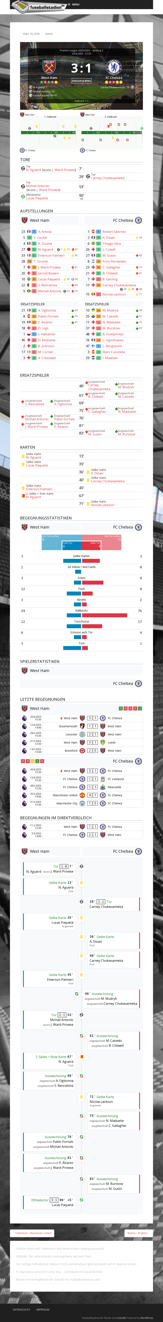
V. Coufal (40, 237)
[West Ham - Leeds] (81, 743)
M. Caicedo (110, 316)
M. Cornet (45, 352)
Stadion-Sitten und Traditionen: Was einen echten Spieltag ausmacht (60, 1248)
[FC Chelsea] (114, 71)
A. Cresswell (47, 358)
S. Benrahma (47, 285)
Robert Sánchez (114, 231)
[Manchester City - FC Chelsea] (81, 803)
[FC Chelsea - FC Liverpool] (81, 779)
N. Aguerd (34, 170)
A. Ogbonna (47, 310)
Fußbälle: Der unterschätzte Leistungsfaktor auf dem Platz (53, 1256)
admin (49, 33)
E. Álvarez (45, 322)
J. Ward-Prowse (63, 170)
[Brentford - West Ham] (81, 751)
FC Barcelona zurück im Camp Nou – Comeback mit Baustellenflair (59, 1272)
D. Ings (43, 328)
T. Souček (41, 261)
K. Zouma (45, 243)
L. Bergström (112, 346)
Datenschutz (21, 1309)
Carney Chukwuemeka (107, 178)
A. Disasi (109, 237)
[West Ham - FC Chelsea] (81, 718)
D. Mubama (46, 340)
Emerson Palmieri (51, 255)
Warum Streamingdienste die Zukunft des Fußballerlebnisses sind (58, 1279)
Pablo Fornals (48, 316)
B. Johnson (46, 346)
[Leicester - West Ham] (81, 734)
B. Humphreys (113, 334)
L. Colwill (109, 249)
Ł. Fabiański (46, 334)
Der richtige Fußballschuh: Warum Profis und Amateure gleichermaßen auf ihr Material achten (76, 1264)
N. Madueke (111, 322)
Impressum (43, 1309)
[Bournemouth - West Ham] (81, 726)
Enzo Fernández (114, 261)
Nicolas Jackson (114, 294)
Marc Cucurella (114, 352)
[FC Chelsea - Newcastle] (81, 787)
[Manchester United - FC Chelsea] (81, 795)
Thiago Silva (112, 243)
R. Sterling (110, 279)
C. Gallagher (111, 267)
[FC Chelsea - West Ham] (81, 835)
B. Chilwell (110, 273)
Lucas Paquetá (37, 198)
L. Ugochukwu (113, 340)
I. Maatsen (110, 358)
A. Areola (44, 231)
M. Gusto (109, 255)
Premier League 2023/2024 (75, 50)
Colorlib (121, 1318)
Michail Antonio (37, 186)
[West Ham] (49, 71)
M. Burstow (111, 328)
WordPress (147, 1318)
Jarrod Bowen (48, 273)
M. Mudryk (110, 310)
